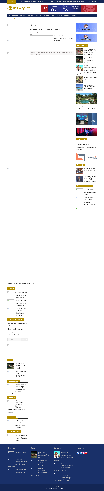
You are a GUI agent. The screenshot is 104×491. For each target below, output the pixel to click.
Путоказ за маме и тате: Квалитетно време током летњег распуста (90, 191)
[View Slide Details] (86, 119)
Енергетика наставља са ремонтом (33, 1)
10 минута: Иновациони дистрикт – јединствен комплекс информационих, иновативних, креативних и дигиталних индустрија (16, 407)
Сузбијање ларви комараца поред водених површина (17, 324)
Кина (60, 52)
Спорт (53, 15)
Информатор (74, 1)
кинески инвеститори (67, 52)
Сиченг (40, 54)
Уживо (81, 1)
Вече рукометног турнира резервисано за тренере (20, 374)
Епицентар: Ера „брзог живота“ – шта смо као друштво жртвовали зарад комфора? (21, 424)
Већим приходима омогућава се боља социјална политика (90, 170)
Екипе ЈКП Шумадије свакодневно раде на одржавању (17, 333)
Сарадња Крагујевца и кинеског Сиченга (45, 29)
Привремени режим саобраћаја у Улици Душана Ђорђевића (17, 329)
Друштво (23, 15)
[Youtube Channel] (86, 453)
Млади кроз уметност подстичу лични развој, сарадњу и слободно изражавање (17, 463)
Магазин (74, 15)
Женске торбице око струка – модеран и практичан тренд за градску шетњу (21, 294)
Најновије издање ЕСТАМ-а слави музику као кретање (21, 471)
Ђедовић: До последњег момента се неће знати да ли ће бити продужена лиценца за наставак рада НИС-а (63, 456)
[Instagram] (83, 453)
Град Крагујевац (54, 52)
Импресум (49, 488)
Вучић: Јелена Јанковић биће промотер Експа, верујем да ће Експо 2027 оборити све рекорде (63, 477)
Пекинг (33, 54)
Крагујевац (38, 15)
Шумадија (46, 15)
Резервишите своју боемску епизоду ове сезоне (20, 283)
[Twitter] (81, 453)
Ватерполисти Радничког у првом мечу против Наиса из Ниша (21, 366)
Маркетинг (66, 1)
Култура (59, 15)
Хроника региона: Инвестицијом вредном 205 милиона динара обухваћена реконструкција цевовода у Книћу (17, 389)
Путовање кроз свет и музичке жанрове (21, 453)
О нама (52, 1)
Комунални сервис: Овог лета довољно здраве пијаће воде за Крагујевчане (21, 437)
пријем (36, 54)
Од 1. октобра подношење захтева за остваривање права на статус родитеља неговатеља (63, 467)
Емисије (66, 15)
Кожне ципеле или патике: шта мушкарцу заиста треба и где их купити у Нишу (20, 312)
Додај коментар (36, 52)
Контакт (59, 1)
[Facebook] (78, 453)
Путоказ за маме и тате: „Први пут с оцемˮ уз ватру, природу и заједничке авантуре (90, 201)
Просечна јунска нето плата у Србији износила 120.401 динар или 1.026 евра (90, 179)
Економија (15, 15)
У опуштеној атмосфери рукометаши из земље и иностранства (39, 472)
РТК (39, 32)
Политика (30, 15)
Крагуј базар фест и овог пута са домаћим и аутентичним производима (90, 51)
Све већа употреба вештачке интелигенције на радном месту (20, 302)
